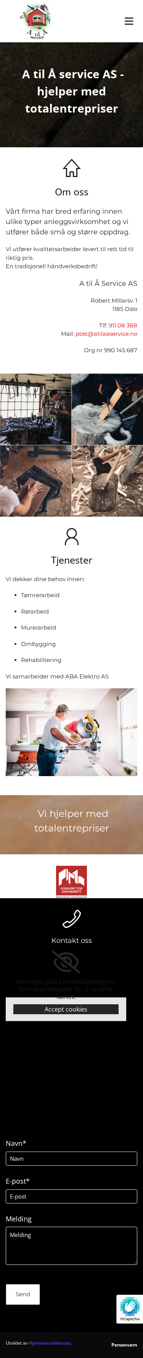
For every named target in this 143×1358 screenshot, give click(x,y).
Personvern (124, 1345)
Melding (19, 1219)
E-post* (18, 1181)
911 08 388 (123, 325)
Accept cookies (66, 1009)
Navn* (16, 1143)
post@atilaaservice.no (106, 333)
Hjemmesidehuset (50, 1343)
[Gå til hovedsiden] (36, 21)
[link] (66, 962)
